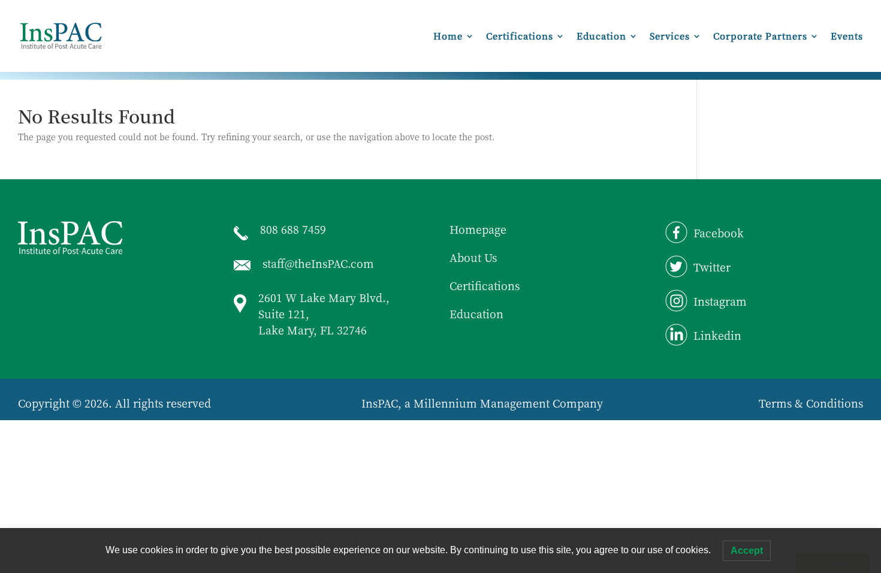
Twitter (712, 267)
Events (847, 37)
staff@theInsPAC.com (318, 263)
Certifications (519, 37)
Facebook (718, 232)
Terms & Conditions (811, 403)
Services (670, 37)
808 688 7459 (293, 229)
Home (448, 37)
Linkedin (717, 335)
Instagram (720, 301)
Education (601, 37)
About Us (473, 257)
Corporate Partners (760, 37)
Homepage (477, 229)
